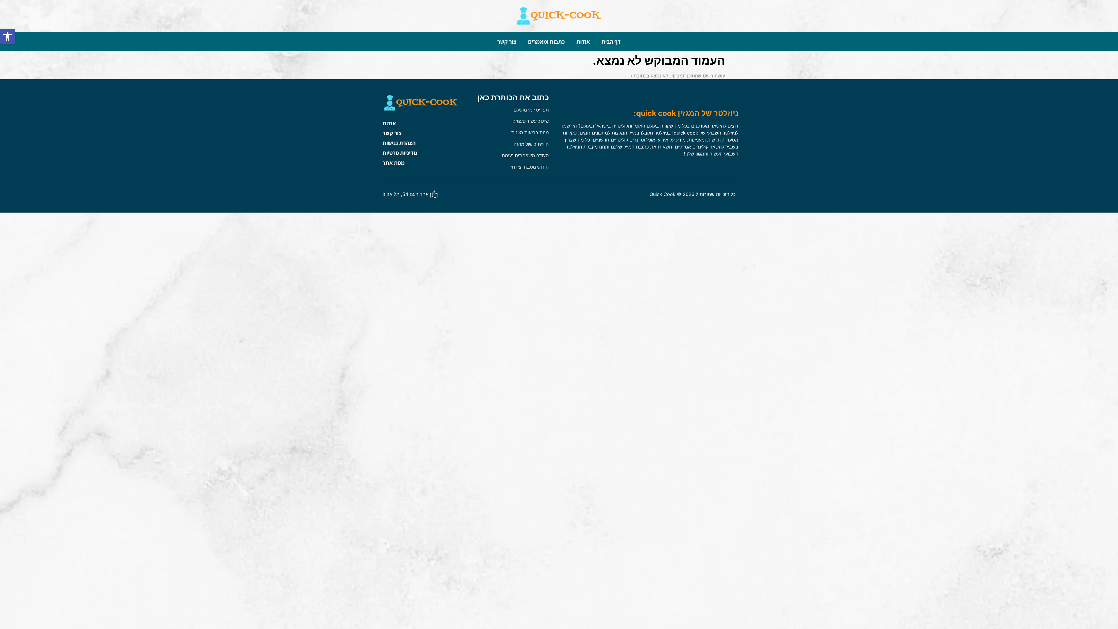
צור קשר (506, 41)
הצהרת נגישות (399, 143)
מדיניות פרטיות (400, 153)
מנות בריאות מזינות (530, 132)
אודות (583, 41)
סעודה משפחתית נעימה (525, 155)
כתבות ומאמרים (546, 41)
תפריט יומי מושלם (531, 110)
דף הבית (611, 41)
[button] (7, 36)
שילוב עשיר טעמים (530, 121)
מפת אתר (394, 163)
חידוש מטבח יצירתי (530, 167)
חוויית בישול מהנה (531, 144)
